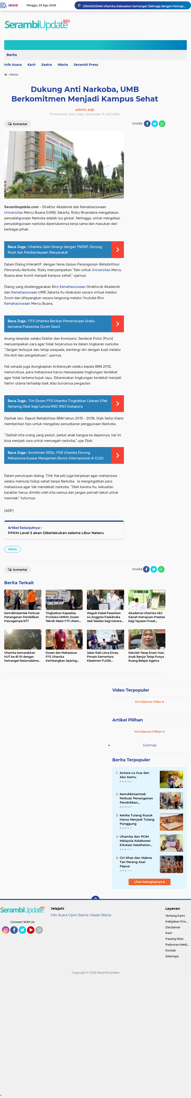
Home (13, 5)
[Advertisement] (95, 1036)
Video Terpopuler (130, 690)
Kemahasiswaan (73, 287)
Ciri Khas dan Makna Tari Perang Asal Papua (136, 862)
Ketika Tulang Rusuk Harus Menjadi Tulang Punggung (137, 819)
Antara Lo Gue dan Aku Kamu (134, 775)
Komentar (19, 569)
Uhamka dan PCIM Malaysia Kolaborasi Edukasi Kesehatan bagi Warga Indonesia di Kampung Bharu (137, 841)
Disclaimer (172, 927)
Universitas (13, 212)
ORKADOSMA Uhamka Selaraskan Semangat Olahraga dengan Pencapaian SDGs (135, 5)
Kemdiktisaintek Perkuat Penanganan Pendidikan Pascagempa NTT (136, 798)
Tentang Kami (175, 915)
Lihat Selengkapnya (148, 882)
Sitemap (150, 745)
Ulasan (94, 915)
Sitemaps (172, 956)
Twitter (24, 936)
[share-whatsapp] (162, 123)
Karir (31, 65)
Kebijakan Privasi (177, 921)
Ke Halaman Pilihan (148, 731)
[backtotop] (95, 900)
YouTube (34, 936)
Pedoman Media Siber (178, 944)
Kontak (170, 950)
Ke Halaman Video (148, 701)
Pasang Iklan (174, 939)
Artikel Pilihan (127, 720)
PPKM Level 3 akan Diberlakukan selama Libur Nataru (56, 533)
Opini (72, 915)
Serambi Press (86, 65)
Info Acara (59, 915)
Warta (63, 65)
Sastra (46, 65)
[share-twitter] (154, 123)
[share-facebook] (147, 123)
